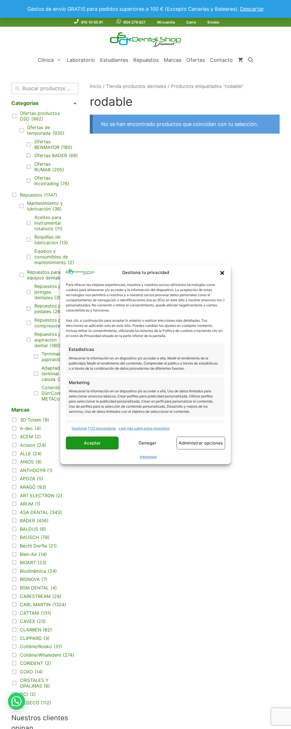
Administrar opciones (201, 443)
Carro (191, 22)
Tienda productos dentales (136, 86)
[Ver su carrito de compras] (240, 60)
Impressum (148, 457)
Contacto (221, 60)
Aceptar (92, 443)
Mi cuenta (166, 22)
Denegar (147, 443)
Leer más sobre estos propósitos (144, 428)
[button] (222, 273)
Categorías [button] (25, 103)
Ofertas (195, 60)
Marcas (172, 60)
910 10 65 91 (92, 22)
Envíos (213, 22)
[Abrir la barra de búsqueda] (251, 60)
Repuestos (146, 60)
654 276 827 (134, 22)
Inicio (95, 86)
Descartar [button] (252, 9)
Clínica (46, 60)
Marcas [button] (20, 410)
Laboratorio (81, 60)
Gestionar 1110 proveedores (94, 428)
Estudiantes (114, 60)
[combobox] (49, 88)
